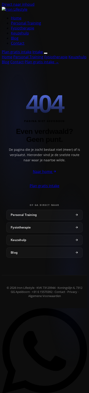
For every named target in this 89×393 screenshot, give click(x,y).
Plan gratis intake (16, 51)
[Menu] (45, 53)
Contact (17, 43)
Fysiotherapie (22, 28)
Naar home (43, 171)
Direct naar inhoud (18, 4)
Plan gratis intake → (42, 61)
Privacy (72, 292)
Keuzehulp (20, 33)
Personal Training (26, 23)
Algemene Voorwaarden (44, 296)
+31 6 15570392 (42, 292)
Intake (37, 51)
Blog (14, 38)
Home (16, 18)
